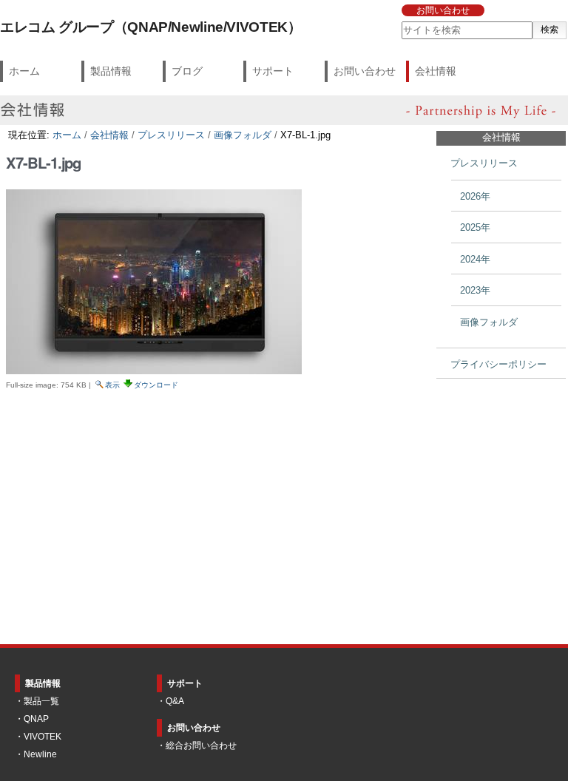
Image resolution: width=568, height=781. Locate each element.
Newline (40, 754)
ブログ (187, 71)
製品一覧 (41, 701)
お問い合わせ (443, 10)
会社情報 (435, 71)
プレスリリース (171, 135)
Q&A (175, 701)
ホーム (24, 71)
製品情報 (111, 71)
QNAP (36, 719)
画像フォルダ (242, 135)
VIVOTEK (42, 736)
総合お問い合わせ (201, 745)
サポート (273, 71)
